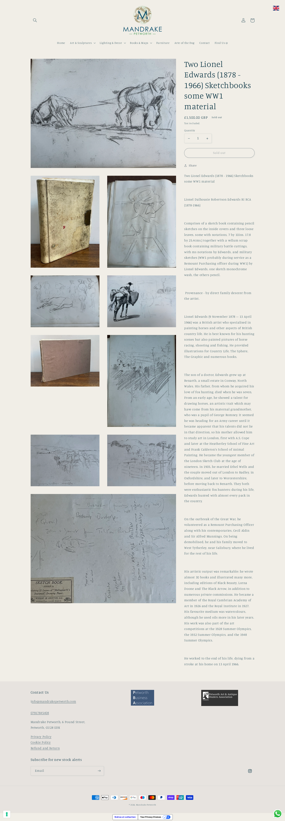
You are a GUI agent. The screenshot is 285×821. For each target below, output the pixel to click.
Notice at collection (125, 817)
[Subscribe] (99, 771)
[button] (35, 20)
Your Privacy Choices (150, 817)
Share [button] (193, 165)
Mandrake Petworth (146, 805)
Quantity (189, 130)
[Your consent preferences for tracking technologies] (6, 814)
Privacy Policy (41, 737)
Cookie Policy (41, 742)
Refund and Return (45, 748)
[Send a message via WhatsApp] (277, 813)
